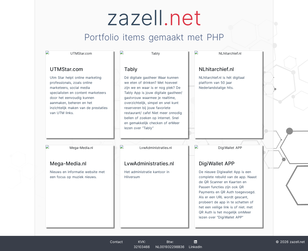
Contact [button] (116, 242)
